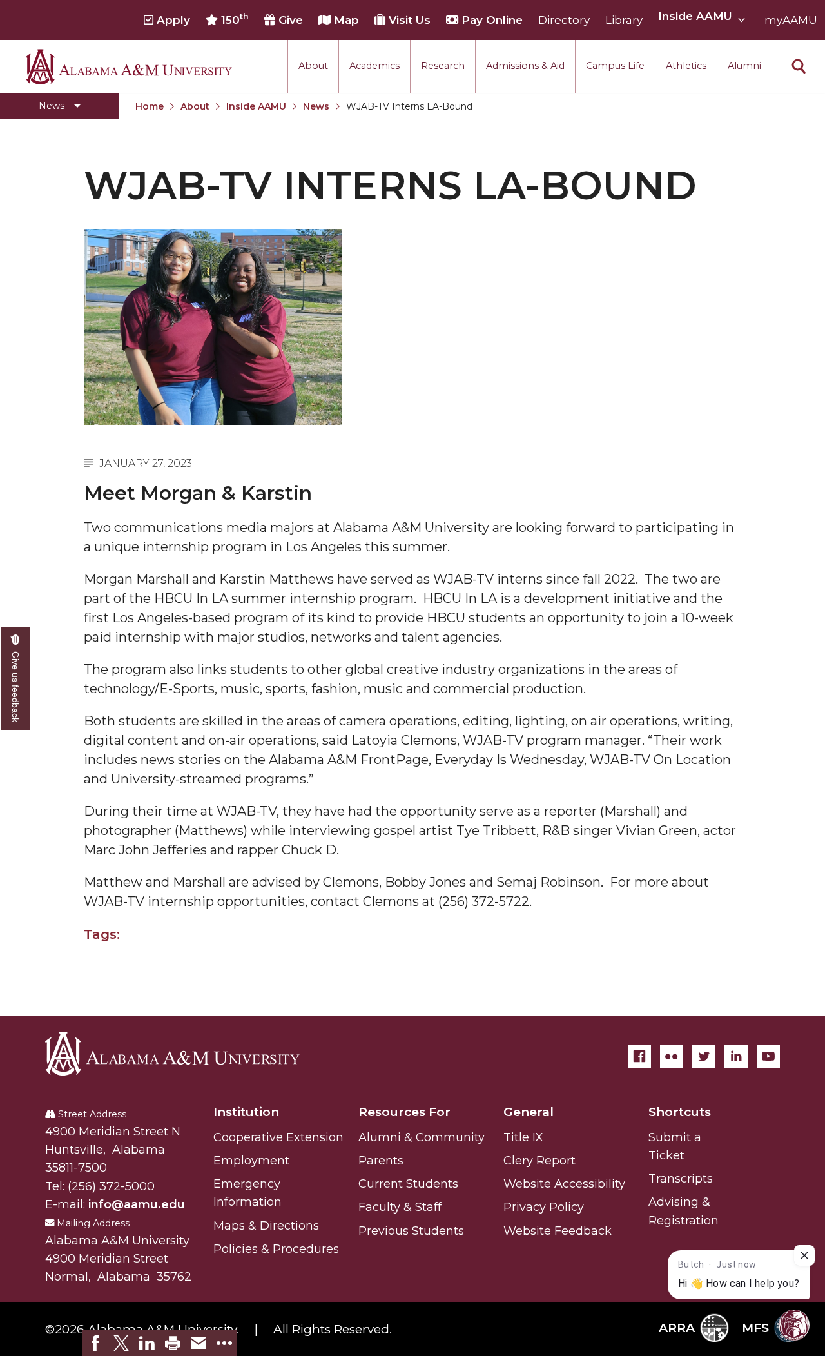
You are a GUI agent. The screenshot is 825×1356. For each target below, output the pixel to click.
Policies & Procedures (276, 1249)
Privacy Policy (543, 1207)
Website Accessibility (564, 1184)
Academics (374, 66)
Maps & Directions (266, 1226)
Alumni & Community (421, 1137)
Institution (246, 1112)
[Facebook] (639, 1056)
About (313, 66)
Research (443, 66)
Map (345, 20)
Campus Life (615, 66)
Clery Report (539, 1161)
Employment (251, 1161)
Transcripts (680, 1179)
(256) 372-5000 (111, 1186)
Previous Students (411, 1231)
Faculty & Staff (400, 1207)
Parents (380, 1161)
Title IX (523, 1137)
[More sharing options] (224, 1343)
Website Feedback (557, 1231)
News (316, 106)
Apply (171, 20)
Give (289, 20)
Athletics (686, 66)
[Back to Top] (762, 1195)
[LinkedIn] (736, 1056)
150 (233, 19)
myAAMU (790, 20)
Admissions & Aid (525, 66)
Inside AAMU (256, 106)
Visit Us (408, 20)
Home (149, 106)
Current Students (408, 1184)
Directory (564, 20)
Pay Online (490, 20)
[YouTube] (768, 1056)
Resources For (404, 1112)
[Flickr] (671, 1056)
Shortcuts (679, 1112)
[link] (95, 1343)
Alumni (744, 66)
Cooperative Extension (278, 1137)
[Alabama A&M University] (183, 1054)
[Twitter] (703, 1056)
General (528, 1112)
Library (624, 20)
